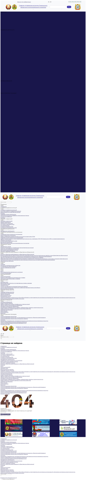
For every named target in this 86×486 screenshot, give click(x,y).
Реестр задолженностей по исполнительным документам (14, 39)
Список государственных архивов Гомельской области (14, 69)
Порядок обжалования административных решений (13, 98)
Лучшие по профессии (6, 19)
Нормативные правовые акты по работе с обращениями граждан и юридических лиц (21, 86)
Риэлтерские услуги (5, 77)
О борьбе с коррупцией (6, 22)
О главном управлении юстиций (8, 13)
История (2, 16)
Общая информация (5, 23)
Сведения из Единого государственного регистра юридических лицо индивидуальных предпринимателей (27, 52)
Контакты (2, 21)
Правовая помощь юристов (7, 73)
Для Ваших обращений (6, 171)
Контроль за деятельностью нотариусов (10, 55)
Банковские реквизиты (6, 38)
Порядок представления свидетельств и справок (12, 63)
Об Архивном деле (5, 67)
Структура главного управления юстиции (10, 14)
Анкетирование (4, 90)
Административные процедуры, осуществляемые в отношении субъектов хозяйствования (23, 94)
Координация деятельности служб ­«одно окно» (12, 79)
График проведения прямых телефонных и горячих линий (15, 83)
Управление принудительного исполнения (11, 31)
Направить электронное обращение (9, 85)
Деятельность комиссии (6, 24)
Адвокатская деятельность (7, 74)
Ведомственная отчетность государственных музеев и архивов (16, 66)
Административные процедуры (8, 184)
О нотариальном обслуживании (8, 56)
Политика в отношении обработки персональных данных (14, 18)
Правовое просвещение (6, 88)
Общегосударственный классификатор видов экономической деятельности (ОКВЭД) (21, 49)
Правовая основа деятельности (8, 17)
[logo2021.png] (11, 7)
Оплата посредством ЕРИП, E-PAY (8, 37)
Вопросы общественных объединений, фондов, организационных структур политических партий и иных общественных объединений (34, 47)
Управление (3, 103)
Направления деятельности (7, 120)
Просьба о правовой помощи (7, 45)
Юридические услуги (5, 76)
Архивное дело (4, 65)
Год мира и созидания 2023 (7, 25)
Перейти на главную (5, 414)
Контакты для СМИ (5, 191)
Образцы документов (5, 36)
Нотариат (2, 54)
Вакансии (2, 92)
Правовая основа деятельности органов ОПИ (11, 34)
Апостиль (2, 96)
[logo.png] (78, 7)
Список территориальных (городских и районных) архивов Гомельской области (20, 70)
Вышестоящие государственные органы (10, 15)
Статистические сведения (7, 53)
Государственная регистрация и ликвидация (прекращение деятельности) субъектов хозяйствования (26, 48)
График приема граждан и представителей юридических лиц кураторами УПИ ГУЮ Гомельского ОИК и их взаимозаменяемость (32, 35)
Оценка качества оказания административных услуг (13, 99)
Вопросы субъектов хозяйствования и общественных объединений (17, 46)
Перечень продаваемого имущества (9, 43)
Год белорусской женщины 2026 (8, 28)
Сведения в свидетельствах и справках (10, 64)
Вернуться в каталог (5, 415)
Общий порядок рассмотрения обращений (11, 84)
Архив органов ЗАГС (5, 62)
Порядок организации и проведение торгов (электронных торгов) (17, 42)
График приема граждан (6, 82)
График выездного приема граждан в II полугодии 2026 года (15, 87)
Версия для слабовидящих (24, 2)
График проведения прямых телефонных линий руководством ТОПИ (17, 33)
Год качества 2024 (4, 26)
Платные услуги (4, 68)
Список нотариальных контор (7, 57)
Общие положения (5, 75)
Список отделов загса (5, 60)
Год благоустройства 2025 (6, 27)
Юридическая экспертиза (6, 72)
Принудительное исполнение (8, 32)
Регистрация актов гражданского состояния (11, 59)
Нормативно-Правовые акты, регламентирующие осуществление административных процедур (24, 97)
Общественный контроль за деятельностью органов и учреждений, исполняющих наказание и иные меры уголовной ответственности (34, 50)
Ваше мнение (3, 89)
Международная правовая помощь (9, 44)
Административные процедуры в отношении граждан (14, 95)
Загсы (1, 58)
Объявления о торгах (5, 41)
